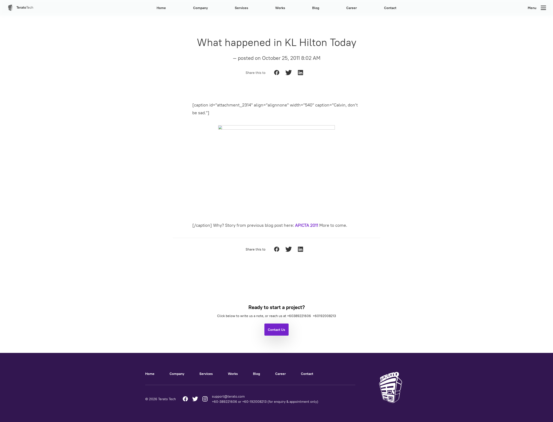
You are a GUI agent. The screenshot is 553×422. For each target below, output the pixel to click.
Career (351, 8)
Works (280, 8)
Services (241, 8)
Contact (390, 8)
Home (161, 8)
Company (200, 8)
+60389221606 (299, 316)
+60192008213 (324, 316)
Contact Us (276, 329)
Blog (315, 8)
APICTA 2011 (306, 225)
